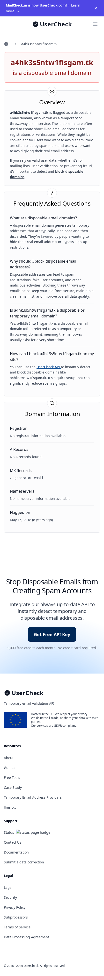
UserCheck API (49, 367)
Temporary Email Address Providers (33, 797)
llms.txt (10, 807)
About (9, 757)
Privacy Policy (14, 907)
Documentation (16, 852)
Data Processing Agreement (26, 937)
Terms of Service (17, 927)
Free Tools (12, 777)
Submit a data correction (24, 862)
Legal (8, 887)
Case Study (13, 787)
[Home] (6, 44)
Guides (9, 767)
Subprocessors (16, 917)
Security (10, 897)
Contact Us (12, 842)
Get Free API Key (52, 634)
